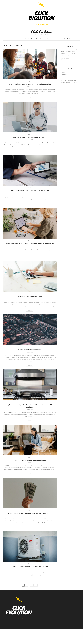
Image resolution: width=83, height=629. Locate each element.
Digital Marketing (29, 38)
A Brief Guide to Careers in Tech (30, 350)
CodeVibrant (78, 626)
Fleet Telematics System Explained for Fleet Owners (30, 190)
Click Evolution (41, 32)
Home (15, 38)
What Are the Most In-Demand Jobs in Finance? (29, 137)
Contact (66, 38)
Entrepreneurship (51, 38)
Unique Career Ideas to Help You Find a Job (30, 460)
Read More (30, 97)
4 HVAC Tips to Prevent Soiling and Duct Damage (30, 566)
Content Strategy (40, 38)
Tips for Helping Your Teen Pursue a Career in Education (30, 84)
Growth (59, 38)
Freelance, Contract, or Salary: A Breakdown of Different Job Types (29, 243)
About (21, 38)
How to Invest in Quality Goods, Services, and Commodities (30, 513)
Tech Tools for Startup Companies (29, 297)
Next (35, 585)
